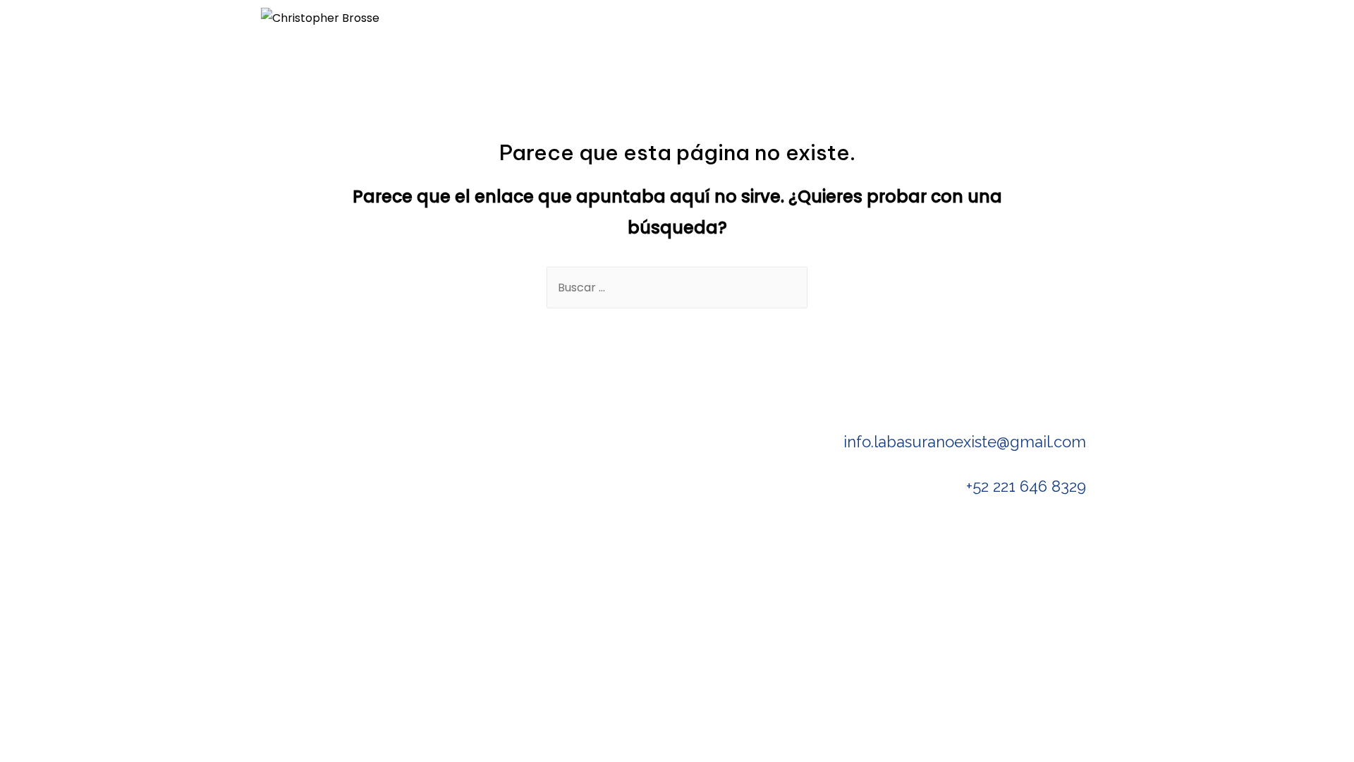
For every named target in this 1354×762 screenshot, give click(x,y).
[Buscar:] (677, 287)
